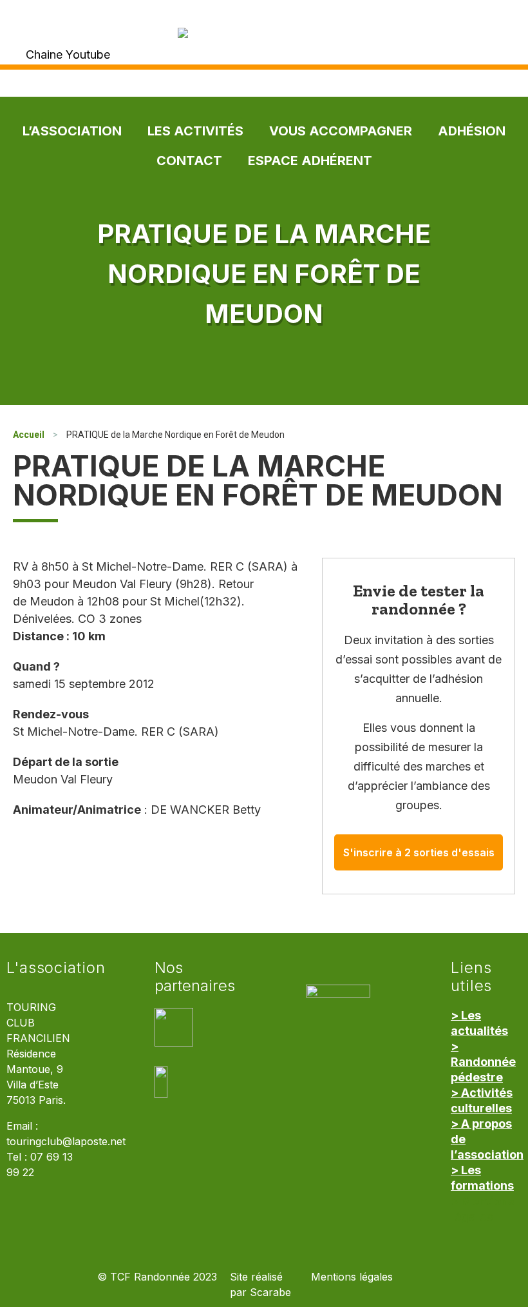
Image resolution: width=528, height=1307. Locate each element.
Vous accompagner (340, 131)
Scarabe (270, 1292)
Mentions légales (352, 1277)
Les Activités (195, 131)
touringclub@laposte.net (66, 1141)
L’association (72, 131)
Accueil (28, 434)
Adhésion (471, 131)
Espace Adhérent (310, 160)
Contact (189, 160)
